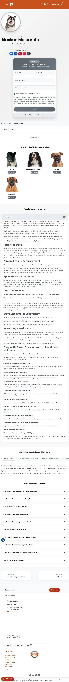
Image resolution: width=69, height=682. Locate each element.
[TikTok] (14, 645)
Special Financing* (10, 657)
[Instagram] (11, 645)
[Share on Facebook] (11, 53)
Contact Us (8, 664)
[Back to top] (62, 590)
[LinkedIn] (31, 645)
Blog (6, 669)
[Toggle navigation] (7, 4)
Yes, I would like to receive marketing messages (27, 93)
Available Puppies (10, 655)
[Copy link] (29, 53)
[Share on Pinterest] (20, 53)
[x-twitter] (24, 645)
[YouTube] (18, 645)
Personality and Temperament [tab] (28, 459)
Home (3, 123)
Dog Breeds (9, 123)
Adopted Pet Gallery (11, 662)
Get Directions (12, 612)
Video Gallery (9, 667)
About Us (8, 660)
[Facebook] (8, 645)
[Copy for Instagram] (24, 53)
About (5, 129)
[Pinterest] (21, 645)
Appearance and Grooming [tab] (50, 459)
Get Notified (11, 172)
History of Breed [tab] (9, 459)
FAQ (13, 129)
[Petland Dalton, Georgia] (11, 4)
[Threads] (28, 645)
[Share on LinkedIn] (16, 53)
